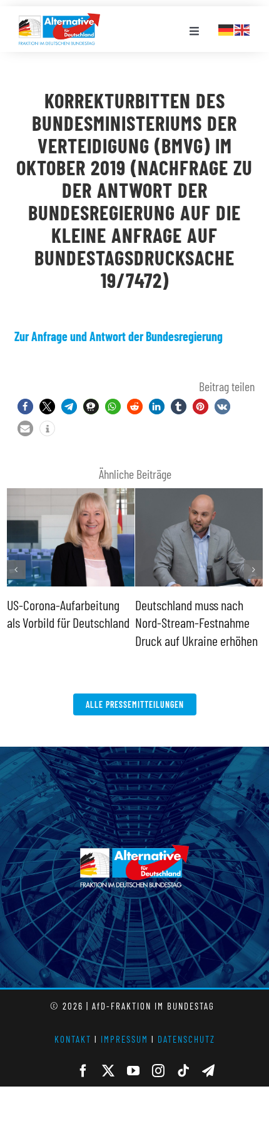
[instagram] (158, 1071)
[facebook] (83, 1071)
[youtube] (133, 1071)
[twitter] (108, 1071)
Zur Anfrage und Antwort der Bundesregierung (118, 336)
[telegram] (208, 1071)
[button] (25, 406)
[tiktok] (183, 1071)
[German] (226, 28)
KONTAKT (72, 1039)
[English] (243, 28)
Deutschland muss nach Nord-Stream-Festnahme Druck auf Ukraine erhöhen (196, 622)
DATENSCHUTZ (186, 1039)
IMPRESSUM (124, 1039)
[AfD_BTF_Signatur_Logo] (59, 19)
